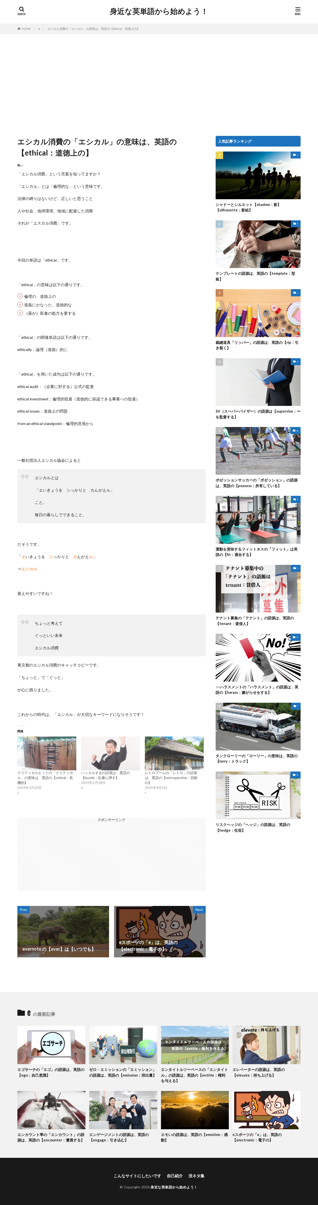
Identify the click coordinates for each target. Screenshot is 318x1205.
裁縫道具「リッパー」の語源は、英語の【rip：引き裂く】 (257, 345)
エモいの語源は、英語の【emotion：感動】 (194, 1137)
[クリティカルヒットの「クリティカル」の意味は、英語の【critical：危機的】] (46, 753)
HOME (26, 29)
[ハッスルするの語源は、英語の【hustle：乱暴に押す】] (110, 753)
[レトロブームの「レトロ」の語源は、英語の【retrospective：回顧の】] (174, 753)
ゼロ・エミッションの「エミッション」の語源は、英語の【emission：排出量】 (123, 1072)
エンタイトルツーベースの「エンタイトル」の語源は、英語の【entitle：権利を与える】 (194, 1075)
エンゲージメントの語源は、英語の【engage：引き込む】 (119, 1137)
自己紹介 (175, 1175)
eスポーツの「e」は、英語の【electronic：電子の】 (257, 1137)
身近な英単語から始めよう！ (159, 11)
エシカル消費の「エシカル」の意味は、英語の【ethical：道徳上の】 (93, 29)
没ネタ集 (196, 1175)
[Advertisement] (159, 83)
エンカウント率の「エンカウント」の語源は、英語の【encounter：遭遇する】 (50, 1137)
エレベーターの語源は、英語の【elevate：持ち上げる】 (259, 1072)
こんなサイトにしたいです (137, 1175)
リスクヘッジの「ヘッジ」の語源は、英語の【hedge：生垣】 (253, 827)
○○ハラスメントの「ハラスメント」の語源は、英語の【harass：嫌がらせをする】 (257, 690)
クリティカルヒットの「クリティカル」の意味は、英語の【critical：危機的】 (45, 778)
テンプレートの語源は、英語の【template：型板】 (255, 276)
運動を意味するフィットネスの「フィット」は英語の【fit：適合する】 (257, 552)
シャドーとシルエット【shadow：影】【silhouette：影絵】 (248, 207)
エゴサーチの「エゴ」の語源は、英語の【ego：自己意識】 (50, 1072)
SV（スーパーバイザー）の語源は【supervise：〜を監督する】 (258, 414)
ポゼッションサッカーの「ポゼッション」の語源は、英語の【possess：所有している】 (257, 483)
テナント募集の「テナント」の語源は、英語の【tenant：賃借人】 (255, 621)
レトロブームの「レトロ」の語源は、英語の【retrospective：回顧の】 (171, 778)
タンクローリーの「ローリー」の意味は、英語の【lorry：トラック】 (257, 758)
